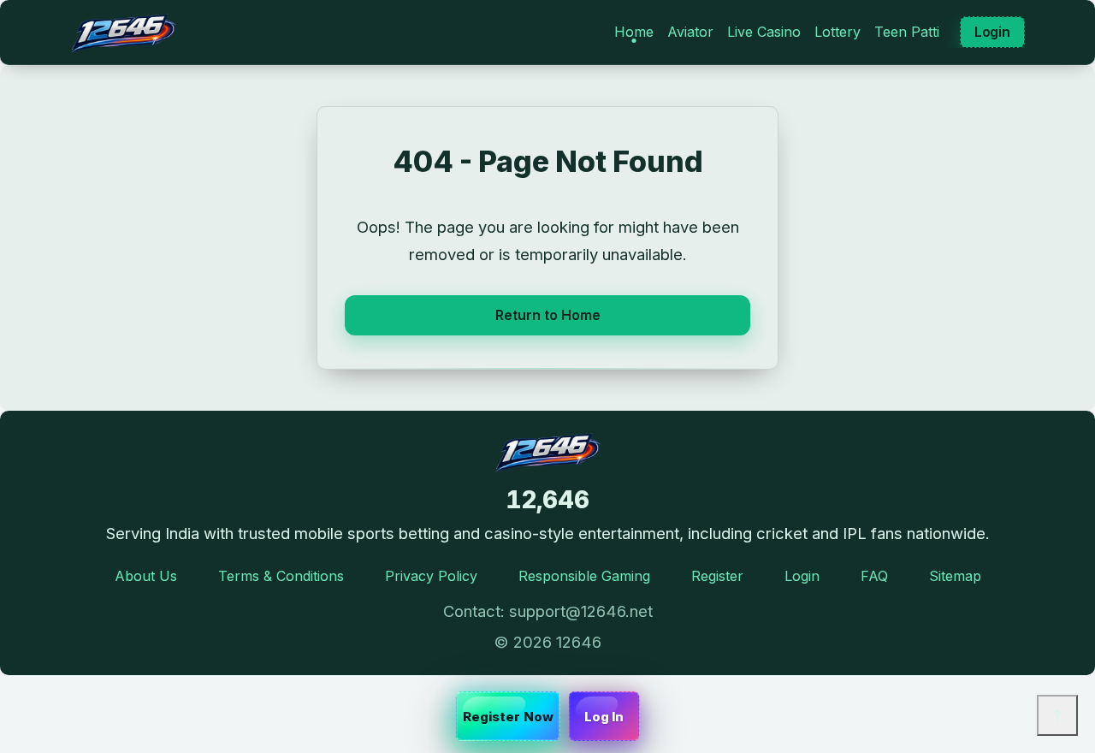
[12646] (123, 32)
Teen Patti (906, 31)
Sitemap (955, 575)
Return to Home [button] (548, 314)
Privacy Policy (431, 575)
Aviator (690, 31)
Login (992, 31)
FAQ (874, 575)
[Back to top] (1057, 715)
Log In (604, 717)
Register (717, 575)
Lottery (837, 31)
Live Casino (764, 31)
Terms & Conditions (281, 575)
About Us (146, 575)
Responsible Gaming (584, 575)
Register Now (508, 717)
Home (634, 31)
